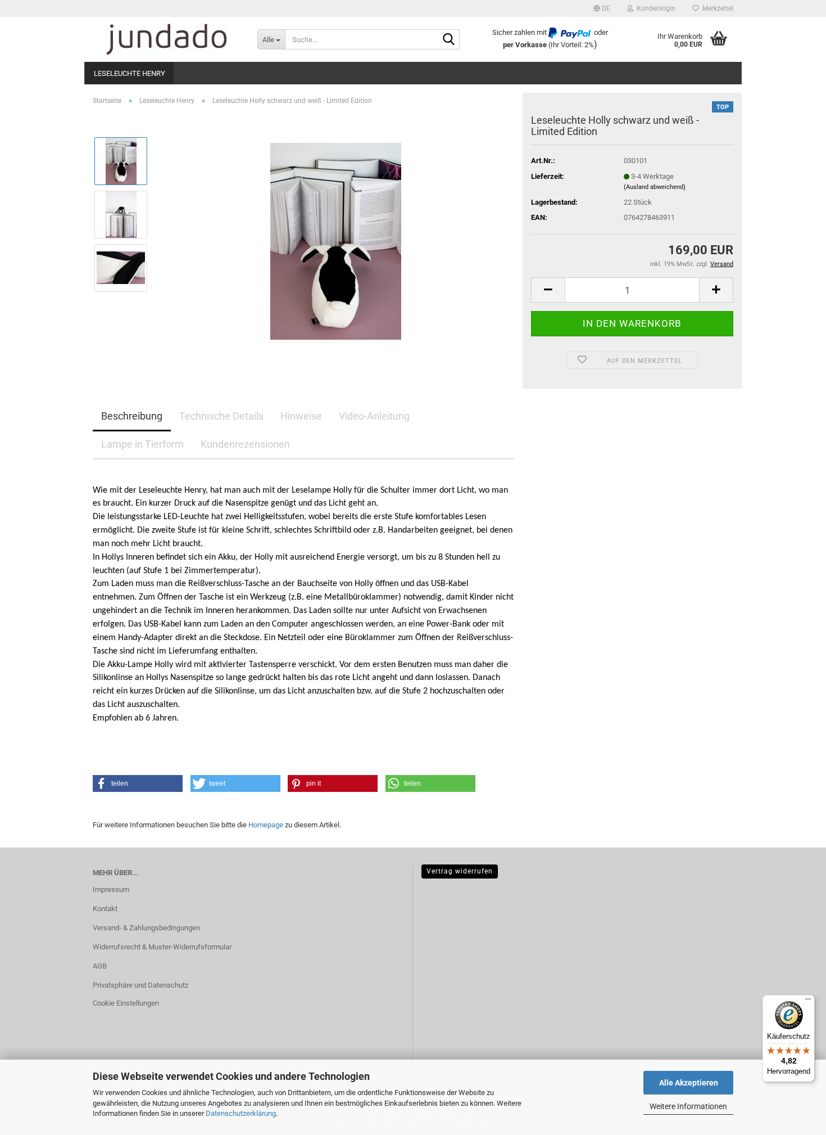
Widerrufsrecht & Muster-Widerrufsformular (162, 947)
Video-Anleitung (374, 416)
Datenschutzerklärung (241, 1113)
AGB (100, 966)
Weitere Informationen (688, 1106)
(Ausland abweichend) (655, 187)
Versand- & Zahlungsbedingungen (146, 928)
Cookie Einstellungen (126, 1003)
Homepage (265, 825)
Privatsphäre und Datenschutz (140, 985)
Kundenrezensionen (245, 444)
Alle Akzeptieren (688, 1082)
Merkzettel (716, 8)
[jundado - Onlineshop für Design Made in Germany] (166, 39)
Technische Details (221, 416)
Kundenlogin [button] (654, 8)
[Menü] (808, 1001)
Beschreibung (131, 416)
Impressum (111, 889)
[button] (602, 8)
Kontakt (105, 908)
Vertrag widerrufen (459, 871)
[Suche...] (449, 40)
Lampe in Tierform (142, 444)
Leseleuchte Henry (129, 73)
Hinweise (301, 416)
